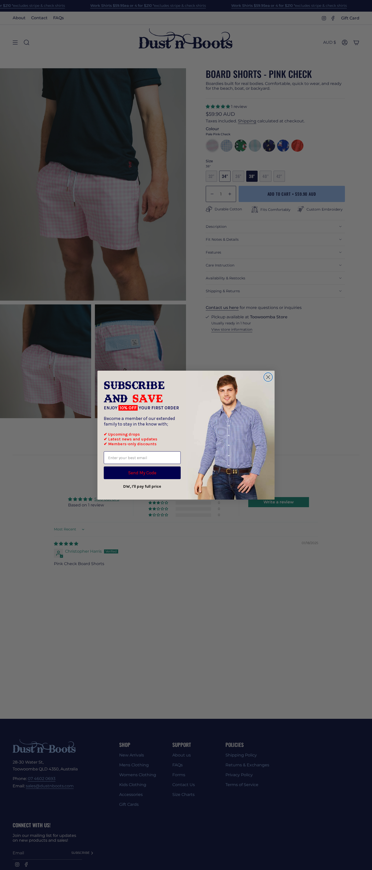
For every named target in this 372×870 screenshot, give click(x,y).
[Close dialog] (268, 377)
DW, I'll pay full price (142, 486)
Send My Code (142, 473)
